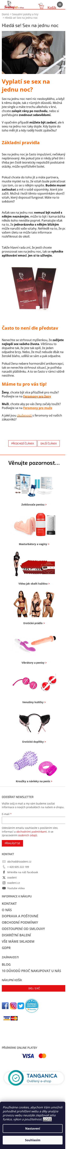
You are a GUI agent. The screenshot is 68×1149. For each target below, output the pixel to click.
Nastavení (32, 1129)
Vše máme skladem (18, 941)
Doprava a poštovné (20, 916)
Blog (6, 964)
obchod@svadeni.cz (19, 861)
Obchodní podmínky (20, 922)
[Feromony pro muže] (34, 289)
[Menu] (59, 4)
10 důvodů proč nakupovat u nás (31, 971)
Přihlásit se (12, 843)
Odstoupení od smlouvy (23, 929)
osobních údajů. (28, 835)
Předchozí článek (22, 443)
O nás (7, 910)
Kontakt (9, 903)
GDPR (47, 1119)
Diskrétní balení (16, 935)
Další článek (48, 443)
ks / (34, 988)
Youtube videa (16, 888)
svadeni (12, 877)
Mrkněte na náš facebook (22, 872)
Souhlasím (32, 1140)
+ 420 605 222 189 (18, 867)
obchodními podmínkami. (32, 831)
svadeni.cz (13, 882)
